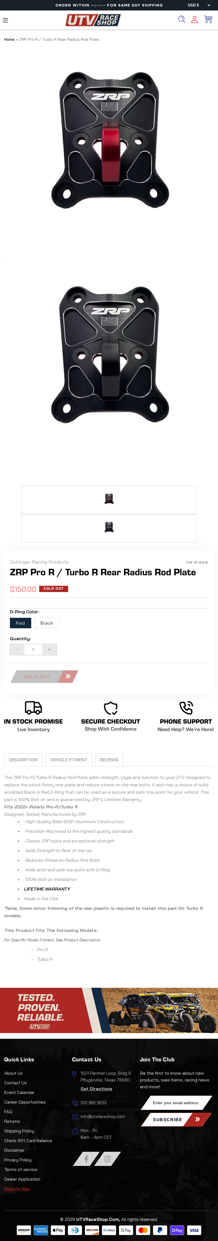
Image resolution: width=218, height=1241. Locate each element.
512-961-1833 (93, 1102)
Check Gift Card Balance (28, 1140)
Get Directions (96, 1088)
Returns (12, 1121)
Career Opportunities (25, 1102)
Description (23, 760)
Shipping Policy (19, 1131)
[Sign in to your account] (194, 20)
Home (9, 39)
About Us (13, 1073)
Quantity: (20, 638)
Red (20, 623)
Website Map (17, 1188)
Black (47, 623)
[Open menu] (5, 20)
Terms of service (20, 1169)
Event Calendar (19, 1092)
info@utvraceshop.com (103, 1116)
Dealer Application (22, 1179)
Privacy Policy (18, 1160)
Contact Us (15, 1082)
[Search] (181, 19)
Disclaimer (14, 1150)
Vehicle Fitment (68, 760)
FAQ (8, 1111)
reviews (109, 760)
